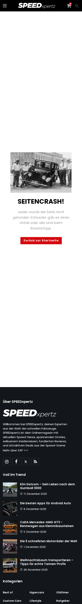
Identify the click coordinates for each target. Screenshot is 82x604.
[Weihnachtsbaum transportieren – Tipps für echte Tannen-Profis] (10, 565)
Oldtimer (62, 592)
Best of (8, 592)
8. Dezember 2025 (35, 509)
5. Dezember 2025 (35, 531)
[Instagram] (6, 461)
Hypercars (37, 592)
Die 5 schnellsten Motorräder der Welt (48, 541)
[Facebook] (16, 461)
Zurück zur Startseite (41, 240)
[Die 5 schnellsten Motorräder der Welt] (10, 546)
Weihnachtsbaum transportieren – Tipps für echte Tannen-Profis (46, 562)
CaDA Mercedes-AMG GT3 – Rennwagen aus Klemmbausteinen (47, 524)
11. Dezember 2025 (35, 494)
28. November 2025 (36, 569)
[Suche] (76, 6)
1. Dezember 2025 (35, 547)
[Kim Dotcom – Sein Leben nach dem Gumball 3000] (10, 489)
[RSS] (35, 461)
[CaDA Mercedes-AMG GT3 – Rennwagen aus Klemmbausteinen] (10, 527)
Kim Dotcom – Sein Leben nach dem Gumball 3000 (47, 486)
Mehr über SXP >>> (15, 450)
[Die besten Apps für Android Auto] (10, 508)
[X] (26, 461)
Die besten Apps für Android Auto (45, 503)
